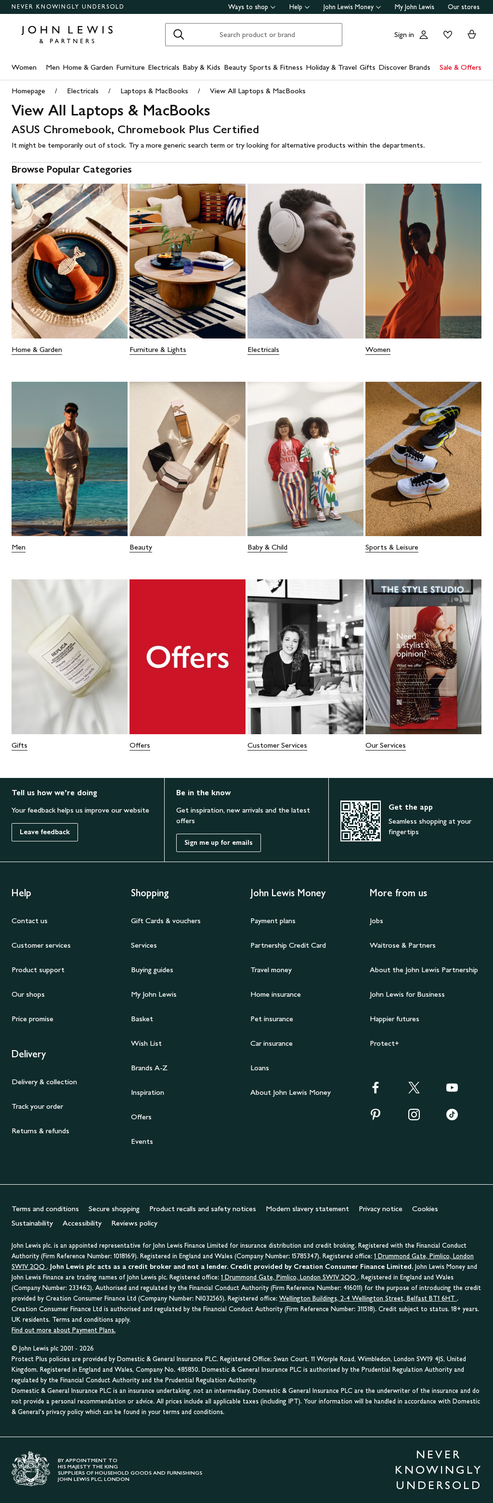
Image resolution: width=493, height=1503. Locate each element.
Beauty (235, 67)
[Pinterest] (375, 1117)
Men (53, 67)
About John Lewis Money (290, 1092)
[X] (414, 1090)
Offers (140, 745)
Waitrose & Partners (403, 945)
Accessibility (82, 1222)
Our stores (464, 7)
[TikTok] (452, 1117)
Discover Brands (404, 67)
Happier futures (394, 1018)
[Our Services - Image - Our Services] (423, 656)
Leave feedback (45, 832)
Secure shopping (114, 1208)
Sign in (404, 34)
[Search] (178, 34)
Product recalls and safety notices (202, 1208)
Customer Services (277, 745)
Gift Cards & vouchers (166, 920)
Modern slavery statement (307, 1208)
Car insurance (271, 1043)
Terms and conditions (45, 1208)
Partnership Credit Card (288, 945)
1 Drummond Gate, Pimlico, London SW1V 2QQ (289, 1277)
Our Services (385, 745)
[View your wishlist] (446, 34)
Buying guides (152, 969)
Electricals (164, 67)
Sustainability (32, 1222)
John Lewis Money (349, 7)
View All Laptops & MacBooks (258, 90)
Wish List (146, 1043)
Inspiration (147, 1092)
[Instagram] (414, 1117)
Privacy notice (380, 1208)
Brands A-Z (149, 1067)
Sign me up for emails (218, 843)
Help (295, 7)
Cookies (425, 1208)
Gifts (368, 67)
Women (24, 67)
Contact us (30, 920)
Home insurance (275, 994)
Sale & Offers (460, 67)
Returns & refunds (40, 1130)
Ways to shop (248, 7)
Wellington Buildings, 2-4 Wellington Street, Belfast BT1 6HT (368, 1298)
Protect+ (384, 1043)
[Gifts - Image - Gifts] (70, 656)
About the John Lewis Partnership (424, 969)
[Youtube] (452, 1090)
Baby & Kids (201, 67)
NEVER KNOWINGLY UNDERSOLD (68, 6)
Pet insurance (271, 1018)
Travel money (271, 969)
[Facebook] (375, 1090)
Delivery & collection (44, 1081)
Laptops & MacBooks (154, 90)
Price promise (32, 1018)
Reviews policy (134, 1222)
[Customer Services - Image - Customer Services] (305, 656)
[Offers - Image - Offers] (188, 656)
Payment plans (273, 920)
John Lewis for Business (407, 994)
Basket (142, 1018)
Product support (38, 969)
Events (142, 1141)
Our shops (28, 994)
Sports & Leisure (391, 546)
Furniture (130, 67)
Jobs (376, 920)
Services (144, 945)
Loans (259, 1067)
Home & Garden (88, 67)
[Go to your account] (423, 34)
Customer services (41, 945)
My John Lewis (414, 7)
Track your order (37, 1106)
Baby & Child (267, 546)
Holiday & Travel (331, 67)
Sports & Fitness (276, 67)
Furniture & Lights (158, 349)
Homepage (28, 90)
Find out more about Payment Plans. (64, 1330)
